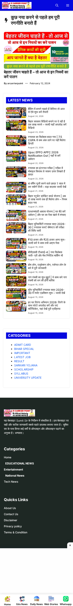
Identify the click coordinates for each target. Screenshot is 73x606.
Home (7, 457)
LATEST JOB (22, 357)
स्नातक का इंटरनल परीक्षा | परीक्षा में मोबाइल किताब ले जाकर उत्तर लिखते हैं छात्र (46, 171)
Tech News (11, 481)
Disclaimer (10, 520)
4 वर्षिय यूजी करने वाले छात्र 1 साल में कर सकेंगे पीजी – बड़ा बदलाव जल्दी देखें (47, 185)
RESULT (19, 361)
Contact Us (11, 514)
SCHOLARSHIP (23, 369)
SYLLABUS (21, 373)
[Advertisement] (38, 576)
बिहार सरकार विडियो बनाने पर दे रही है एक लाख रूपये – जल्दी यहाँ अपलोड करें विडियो (47, 125)
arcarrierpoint (15, 83)
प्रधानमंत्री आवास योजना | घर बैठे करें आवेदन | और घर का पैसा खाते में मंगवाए (47, 213)
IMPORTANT (22, 353)
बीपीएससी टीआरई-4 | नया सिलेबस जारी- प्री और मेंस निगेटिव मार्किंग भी (45, 253)
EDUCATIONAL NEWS (19, 463)
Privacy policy (13, 526)
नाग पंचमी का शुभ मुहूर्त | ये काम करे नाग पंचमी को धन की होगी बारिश (47, 278)
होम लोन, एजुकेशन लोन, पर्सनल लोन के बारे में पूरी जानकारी (47, 266)
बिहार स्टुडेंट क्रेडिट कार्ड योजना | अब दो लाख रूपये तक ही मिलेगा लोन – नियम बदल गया (47, 199)
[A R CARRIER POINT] (17, 5)
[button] (57, 5)
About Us (10, 508)
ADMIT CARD (22, 344)
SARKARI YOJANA (25, 365)
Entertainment (13, 469)
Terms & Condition (15, 532)
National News (14, 475)
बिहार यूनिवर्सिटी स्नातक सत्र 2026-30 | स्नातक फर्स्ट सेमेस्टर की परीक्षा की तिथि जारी (46, 227)
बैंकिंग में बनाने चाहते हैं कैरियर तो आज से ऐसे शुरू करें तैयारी (46, 110)
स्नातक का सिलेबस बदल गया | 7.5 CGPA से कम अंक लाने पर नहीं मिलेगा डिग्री (46, 140)
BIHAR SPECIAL (24, 348)
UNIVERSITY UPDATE (27, 377)
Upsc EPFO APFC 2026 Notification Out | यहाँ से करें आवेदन (44, 156)
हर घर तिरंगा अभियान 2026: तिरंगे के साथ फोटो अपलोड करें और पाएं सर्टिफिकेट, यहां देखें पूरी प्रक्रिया (46, 306)
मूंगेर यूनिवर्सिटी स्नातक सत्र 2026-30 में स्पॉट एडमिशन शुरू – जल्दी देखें (46, 291)
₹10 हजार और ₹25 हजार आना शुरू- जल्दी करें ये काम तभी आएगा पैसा (46, 241)
